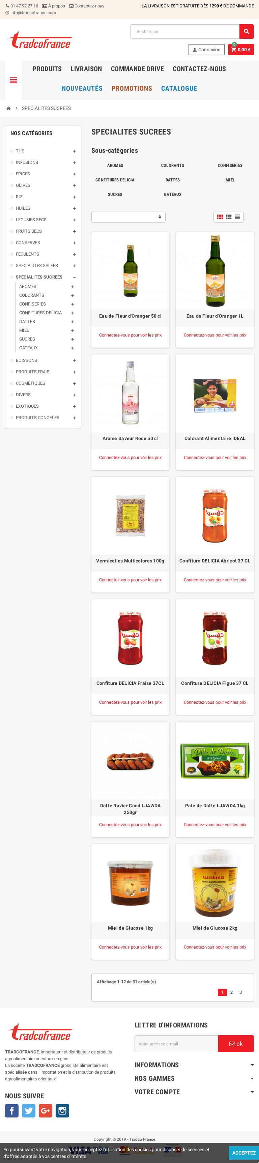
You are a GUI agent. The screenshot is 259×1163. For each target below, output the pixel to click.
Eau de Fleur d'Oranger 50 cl (130, 316)
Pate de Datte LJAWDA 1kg (215, 805)
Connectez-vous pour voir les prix (130, 335)
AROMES (115, 165)
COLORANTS (172, 165)
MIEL (230, 179)
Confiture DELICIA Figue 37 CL (215, 683)
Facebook (12, 1110)
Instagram (62, 1110)
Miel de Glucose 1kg (130, 928)
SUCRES (115, 194)
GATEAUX (172, 194)
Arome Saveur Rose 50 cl (130, 438)
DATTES (173, 179)
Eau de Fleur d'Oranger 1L (215, 316)
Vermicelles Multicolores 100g (130, 560)
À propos (56, 5)
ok (239, 1043)
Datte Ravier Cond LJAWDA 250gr (130, 809)
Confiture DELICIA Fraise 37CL (130, 683)
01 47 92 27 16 (23, 5)
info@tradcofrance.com (30, 12)
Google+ (45, 1110)
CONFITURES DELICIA (115, 179)
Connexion (206, 50)
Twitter (28, 1110)
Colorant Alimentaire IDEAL (215, 438)
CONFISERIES (230, 165)
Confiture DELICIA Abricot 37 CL (215, 560)
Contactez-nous (89, 5)
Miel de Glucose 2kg (215, 928)
